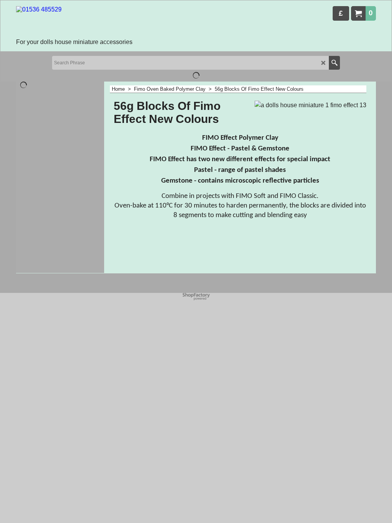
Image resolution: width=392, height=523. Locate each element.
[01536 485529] (74, 21)
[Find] (334, 63)
